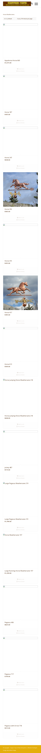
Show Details (21, 71)
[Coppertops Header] (17, 4)
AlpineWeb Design (11, 750)
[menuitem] (31, 4)
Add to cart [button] (21, 166)
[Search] (31, 4)
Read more (21, 69)
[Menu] (35, 4)
